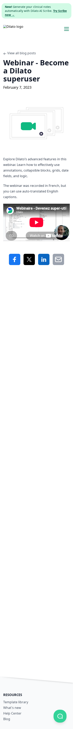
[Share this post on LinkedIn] (43, 259)
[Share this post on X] (29, 259)
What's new (12, 707)
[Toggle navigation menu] (66, 29)
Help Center (12, 713)
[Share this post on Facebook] (14, 259)
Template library (15, 702)
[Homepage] (13, 29)
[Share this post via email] (58, 259)
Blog (6, 719)
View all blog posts (21, 53)
